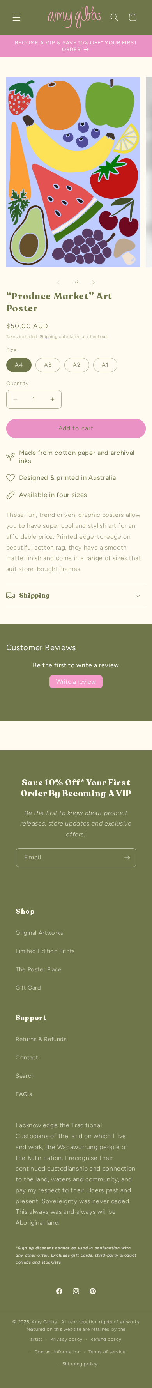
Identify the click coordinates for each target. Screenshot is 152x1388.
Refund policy (106, 1339)
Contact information (58, 1351)
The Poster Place (39, 969)
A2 (77, 364)
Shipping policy (80, 1364)
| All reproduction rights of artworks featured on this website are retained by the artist (83, 1330)
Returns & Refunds (41, 1039)
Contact (27, 1057)
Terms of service (106, 1351)
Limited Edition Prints (45, 951)
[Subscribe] (127, 857)
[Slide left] (58, 282)
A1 (105, 364)
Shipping (49, 336)
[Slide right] (93, 282)
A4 (19, 364)
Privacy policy (66, 1339)
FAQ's (24, 1094)
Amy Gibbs (44, 1321)
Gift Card (28, 987)
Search (25, 1075)
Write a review (76, 681)
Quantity (17, 383)
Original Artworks (40, 932)
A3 (48, 364)
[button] (16, 17)
